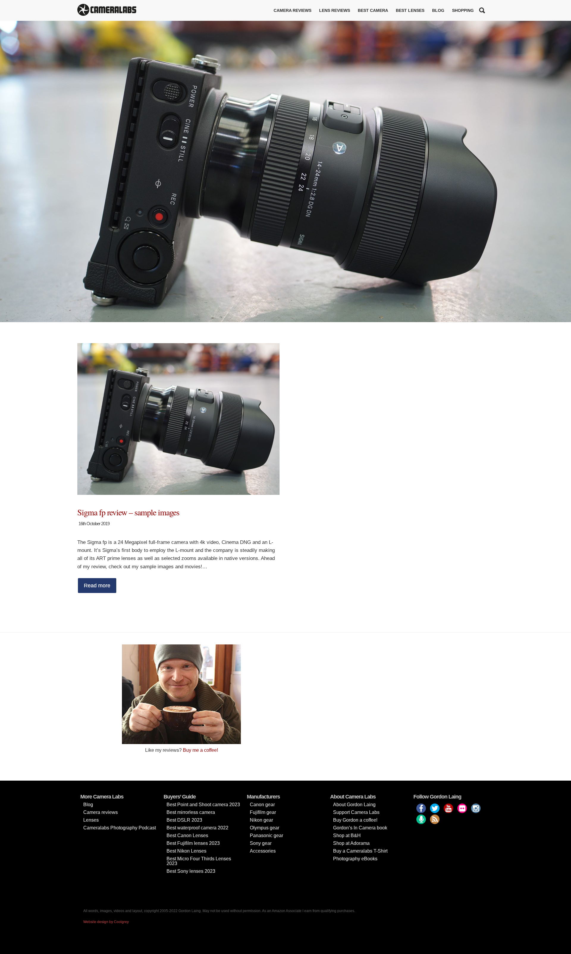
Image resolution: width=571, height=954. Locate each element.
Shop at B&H (347, 835)
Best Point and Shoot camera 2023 (203, 804)
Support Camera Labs (356, 812)
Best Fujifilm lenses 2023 (193, 843)
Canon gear (262, 804)
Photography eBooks (355, 858)
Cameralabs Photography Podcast (119, 827)
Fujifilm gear (263, 812)
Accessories (263, 850)
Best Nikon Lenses (186, 850)
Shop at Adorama (351, 843)
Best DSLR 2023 (184, 820)
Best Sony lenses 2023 (191, 871)
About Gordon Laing (354, 804)
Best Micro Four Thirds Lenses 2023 (199, 861)
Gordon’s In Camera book (360, 827)
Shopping (463, 10)
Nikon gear (261, 820)
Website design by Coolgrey (106, 922)
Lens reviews (334, 10)
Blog (438, 10)
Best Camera (373, 10)
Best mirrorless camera (191, 812)
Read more (97, 586)
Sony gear (261, 843)
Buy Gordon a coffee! (355, 820)
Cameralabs (106, 10)
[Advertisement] (389, 686)
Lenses (91, 820)
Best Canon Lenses (187, 835)
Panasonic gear (266, 835)
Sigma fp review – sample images (128, 512)
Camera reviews (292, 10)
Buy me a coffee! (200, 750)
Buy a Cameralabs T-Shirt (360, 850)
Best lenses (410, 10)
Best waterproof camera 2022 (197, 827)
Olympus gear (264, 827)
